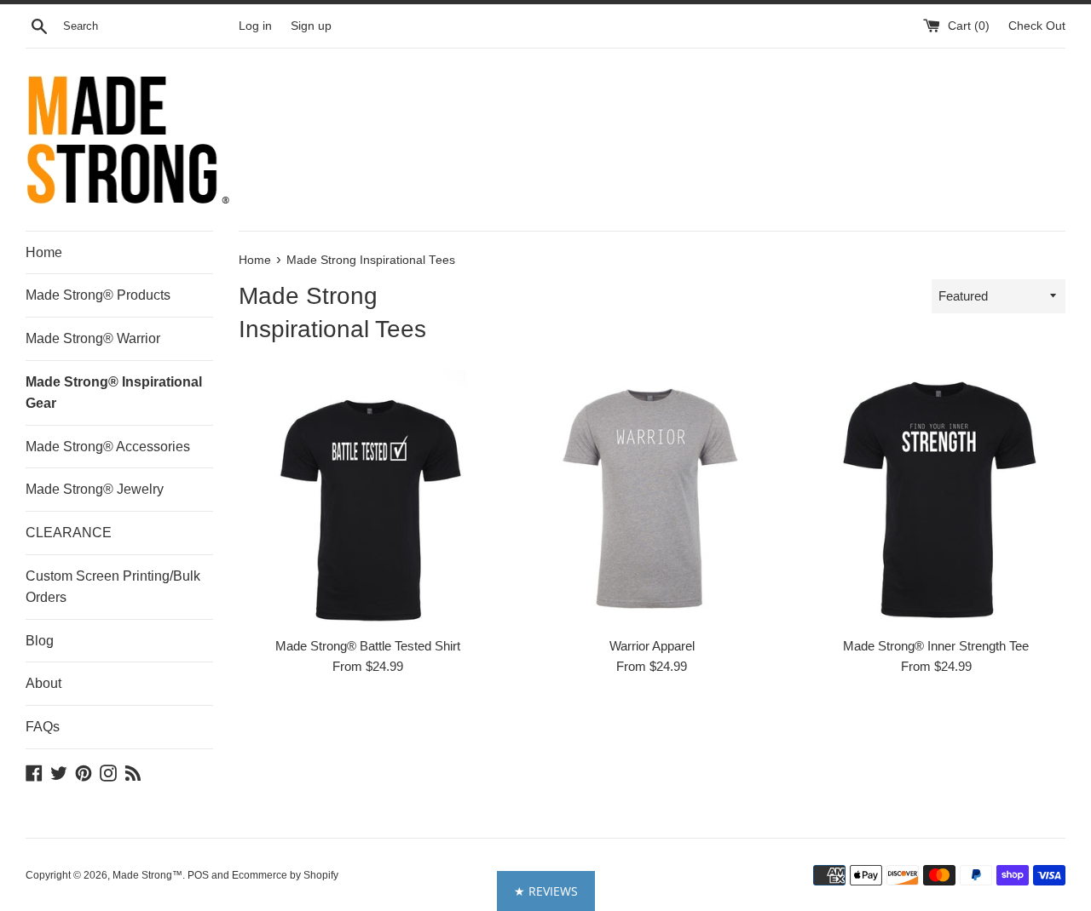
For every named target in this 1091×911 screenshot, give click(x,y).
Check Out (1036, 26)
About (43, 683)
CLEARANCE (69, 532)
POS (198, 875)
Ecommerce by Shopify (285, 875)
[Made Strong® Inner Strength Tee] (936, 498)
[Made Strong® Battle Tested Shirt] (368, 498)
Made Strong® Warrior (93, 338)
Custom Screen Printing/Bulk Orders (113, 587)
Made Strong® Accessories (108, 446)
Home (44, 252)
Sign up (311, 26)
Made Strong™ (147, 875)
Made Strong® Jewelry (95, 489)
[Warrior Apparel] (651, 498)
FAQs (43, 726)
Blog (40, 640)
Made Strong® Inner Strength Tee (936, 646)
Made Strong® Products (98, 295)
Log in (255, 26)
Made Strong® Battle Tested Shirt (367, 646)
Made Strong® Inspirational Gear (114, 393)
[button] (546, 891)
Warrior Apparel (652, 646)
